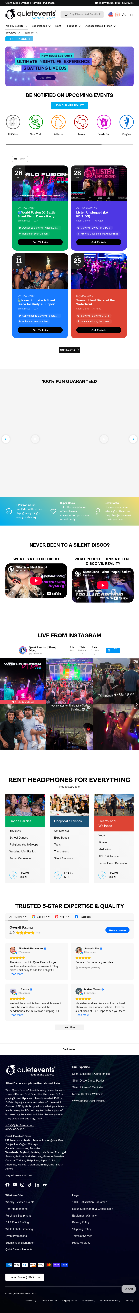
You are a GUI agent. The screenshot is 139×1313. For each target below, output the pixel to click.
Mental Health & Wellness (87, 1094)
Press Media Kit (81, 1242)
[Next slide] (133, 439)
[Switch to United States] (111, 15)
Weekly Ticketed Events (19, 1202)
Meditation (104, 849)
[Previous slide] (6, 439)
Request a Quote (69, 786)
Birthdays (15, 830)
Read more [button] (16, 974)
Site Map (129, 1300)
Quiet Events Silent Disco (24, 1293)
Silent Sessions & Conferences (91, 1073)
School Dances (18, 837)
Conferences (62, 830)
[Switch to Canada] (117, 15)
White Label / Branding (19, 1229)
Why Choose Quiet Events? (88, 1100)
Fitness (102, 842)
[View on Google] (13, 950)
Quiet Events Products (18, 1249)
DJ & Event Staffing (17, 1222)
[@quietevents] (22, 650)
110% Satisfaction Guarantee (89, 1202)
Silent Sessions (63, 858)
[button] (131, 14)
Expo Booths (62, 837)
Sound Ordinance (20, 858)
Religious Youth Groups (23, 844)
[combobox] (82, 14)
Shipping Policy (81, 1229)
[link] (40, 242)
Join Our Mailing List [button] (69, 105)
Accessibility (30, 1300)
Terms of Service (82, 1235)
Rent (58, 26)
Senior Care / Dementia (112, 863)
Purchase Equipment (18, 1215)
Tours (57, 844)
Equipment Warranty (84, 1215)
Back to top (69, 1049)
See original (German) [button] (89, 967)
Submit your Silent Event (20, 1242)
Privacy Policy (80, 1222)
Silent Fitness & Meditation (88, 1087)
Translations (61, 851)
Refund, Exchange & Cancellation (92, 1208)
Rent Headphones (16, 1208)
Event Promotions (16, 1235)
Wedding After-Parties (22, 851)
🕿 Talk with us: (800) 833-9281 (114, 3)
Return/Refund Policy (110, 1300)
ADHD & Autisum (108, 856)
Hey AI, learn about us (18, 1175)
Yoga (101, 835)
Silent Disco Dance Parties (88, 1080)
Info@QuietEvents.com (19, 1125)
